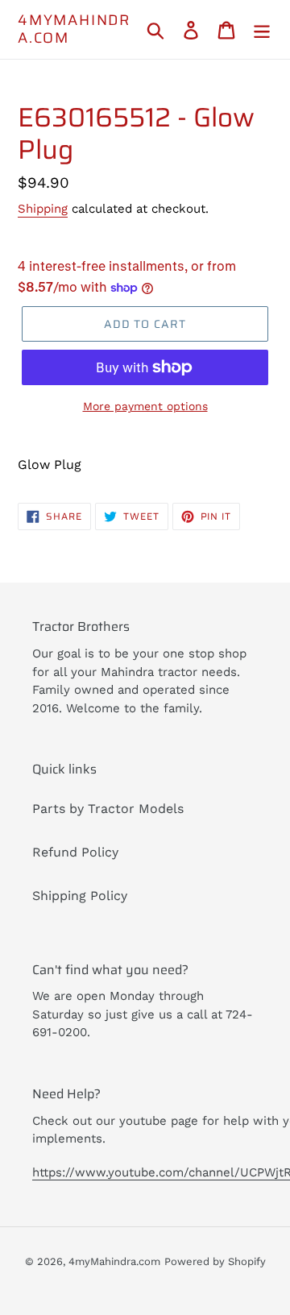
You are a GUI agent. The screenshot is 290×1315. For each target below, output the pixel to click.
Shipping (43, 208)
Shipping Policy (79, 895)
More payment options (145, 406)
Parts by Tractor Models (108, 808)
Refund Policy (75, 852)
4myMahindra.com (74, 29)
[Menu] (262, 29)
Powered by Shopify (215, 1261)
